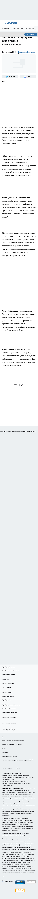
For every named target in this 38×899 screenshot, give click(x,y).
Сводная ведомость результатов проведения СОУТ (17, 760)
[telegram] (23, 385)
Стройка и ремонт (17, 28)
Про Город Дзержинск (9, 709)
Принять (30, 34)
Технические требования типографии (13, 740)
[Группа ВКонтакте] (4, 729)
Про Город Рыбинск (8, 696)
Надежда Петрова (26, 52)
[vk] (16, 385)
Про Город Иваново (8, 683)
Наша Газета (6, 679)
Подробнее (14, 830)
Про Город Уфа (6, 700)
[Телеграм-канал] (10, 76)
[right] (36, 28)
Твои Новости (6, 687)
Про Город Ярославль (8, 674)
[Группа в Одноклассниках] (7, 729)
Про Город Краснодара (9, 717)
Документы (5, 28)
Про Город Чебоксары (8, 667)
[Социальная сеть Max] (28, 76)
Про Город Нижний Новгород (11, 705)
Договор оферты (7, 737)
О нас (4, 748)
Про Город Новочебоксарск (10, 671)
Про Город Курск (7, 692)
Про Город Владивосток (9, 712)
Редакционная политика (9, 756)
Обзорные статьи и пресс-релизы (12, 744)
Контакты (5, 752)
